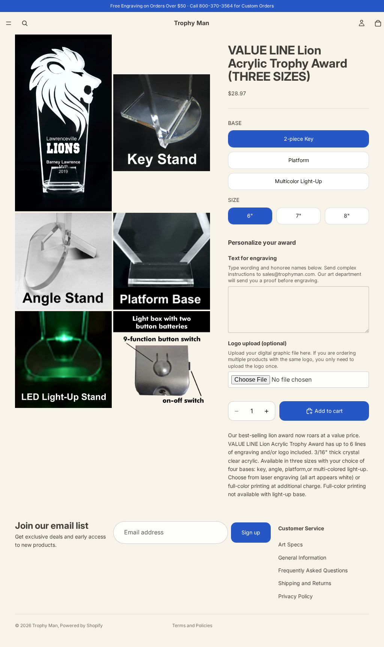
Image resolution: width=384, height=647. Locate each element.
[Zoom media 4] (161, 261)
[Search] (24, 23)
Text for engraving (252, 258)
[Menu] (8, 23)
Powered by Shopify (81, 625)
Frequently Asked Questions (313, 570)
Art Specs (290, 544)
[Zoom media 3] (63, 261)
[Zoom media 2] (161, 123)
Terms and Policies (192, 625)
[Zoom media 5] (63, 359)
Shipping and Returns (304, 583)
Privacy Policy (295, 596)
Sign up (251, 532)
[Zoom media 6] (161, 359)
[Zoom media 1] (63, 123)
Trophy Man (45, 625)
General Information (302, 557)
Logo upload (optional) (257, 343)
